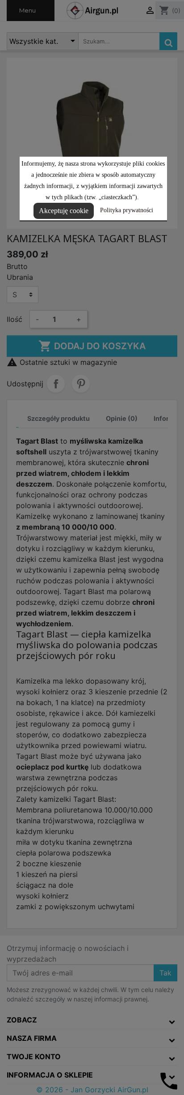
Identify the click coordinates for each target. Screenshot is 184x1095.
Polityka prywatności (126, 210)
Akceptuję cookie (63, 210)
